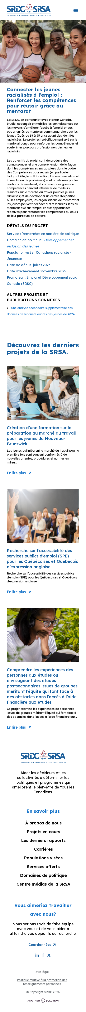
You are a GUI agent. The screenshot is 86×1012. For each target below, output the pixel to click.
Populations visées (43, 857)
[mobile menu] (75, 7)
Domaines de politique (43, 875)
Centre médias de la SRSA (43, 884)
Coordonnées (39, 945)
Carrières (43, 849)
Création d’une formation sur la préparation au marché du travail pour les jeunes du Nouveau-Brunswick (41, 435)
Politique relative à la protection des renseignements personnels (42, 982)
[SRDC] (29, 9)
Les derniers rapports (43, 840)
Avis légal (42, 972)
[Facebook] (43, 955)
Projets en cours (43, 831)
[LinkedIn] (37, 955)
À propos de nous (43, 822)
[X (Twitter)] (49, 955)
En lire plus (16, 473)
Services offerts (43, 866)
